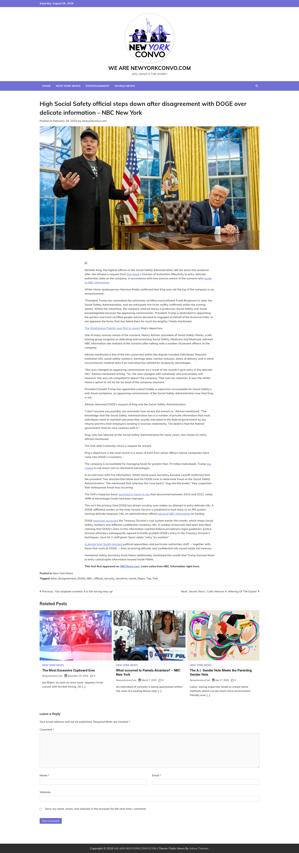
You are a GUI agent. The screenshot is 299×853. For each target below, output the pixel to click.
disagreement (67, 578)
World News (125, 86)
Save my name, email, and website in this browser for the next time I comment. (95, 808)
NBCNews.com (129, 566)
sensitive (121, 578)
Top (148, 578)
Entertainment (97, 86)
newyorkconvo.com (94, 121)
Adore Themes (198, 848)
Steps (141, 578)
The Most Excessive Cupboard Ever (68, 670)
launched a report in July (135, 494)
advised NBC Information (174, 513)
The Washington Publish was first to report (112, 328)
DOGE (81, 578)
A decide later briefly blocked (103, 544)
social (132, 578)
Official (98, 578)
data (53, 578)
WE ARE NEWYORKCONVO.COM (149, 68)
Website (45, 792)
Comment (47, 729)
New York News (68, 86)
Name (44, 775)
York (155, 578)
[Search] (256, 85)
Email (156, 775)
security (109, 578)
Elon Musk (133, 274)
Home (46, 86)
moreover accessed (105, 520)
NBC (89, 578)
